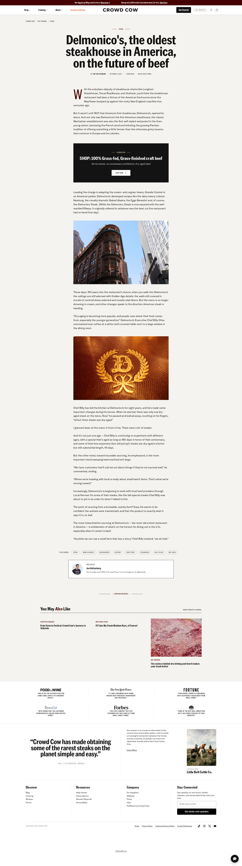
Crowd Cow (30, 21)
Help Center (81, 792)
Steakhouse (144, 552)
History (118, 552)
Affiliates (131, 796)
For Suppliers (133, 792)
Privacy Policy (147, 826)
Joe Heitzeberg (93, 568)
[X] (209, 826)
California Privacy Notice (164, 826)
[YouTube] (215, 826)
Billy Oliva (159, 552)
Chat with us (121, 851)
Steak (52, 21)
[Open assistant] (235, 859)
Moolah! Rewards (84, 799)
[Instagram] (204, 826)
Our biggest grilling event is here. (88, 2)
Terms (137, 826)
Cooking (29, 796)
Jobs (129, 802)
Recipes (29, 799)
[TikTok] (199, 826)
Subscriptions (82, 796)
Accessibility (81, 802)
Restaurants (105, 552)
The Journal (42, 21)
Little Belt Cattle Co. (199, 772)
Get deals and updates (197, 811)
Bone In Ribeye (88, 552)
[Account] (211, 10)
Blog (28, 792)
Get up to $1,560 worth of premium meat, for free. (144, 2)
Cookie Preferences (184, 826)
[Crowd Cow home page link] (120, 10)
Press (129, 799)
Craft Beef (130, 552)
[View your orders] (216, 10)
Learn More (132, 750)
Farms (29, 802)
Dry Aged (172, 552)
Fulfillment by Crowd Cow (138, 806)
